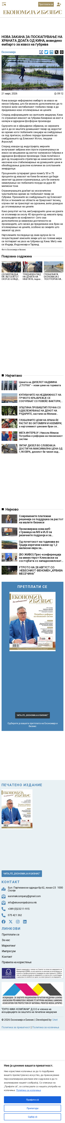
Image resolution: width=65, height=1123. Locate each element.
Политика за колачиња (28, 1090)
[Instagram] (18, 922)
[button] (58, 5)
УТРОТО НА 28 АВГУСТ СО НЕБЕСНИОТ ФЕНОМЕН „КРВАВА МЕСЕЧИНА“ (41, 570)
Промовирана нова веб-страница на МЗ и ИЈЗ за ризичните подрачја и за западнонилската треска (36, 533)
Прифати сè (32, 1099)
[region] (32, 1092)
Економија (9, 52)
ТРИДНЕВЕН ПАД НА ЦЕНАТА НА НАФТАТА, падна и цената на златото (32, 278)
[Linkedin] (25, 922)
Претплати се (10, 934)
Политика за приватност (16, 1021)
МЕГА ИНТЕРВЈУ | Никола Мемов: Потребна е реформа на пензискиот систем (41, 436)
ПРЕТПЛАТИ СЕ (32, 587)
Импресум (9, 947)
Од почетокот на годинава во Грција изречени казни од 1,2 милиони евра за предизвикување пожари (39, 546)
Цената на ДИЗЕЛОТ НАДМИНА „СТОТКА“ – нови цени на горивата (40, 384)
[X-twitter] (11, 922)
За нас (6, 938)
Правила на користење (17, 957)
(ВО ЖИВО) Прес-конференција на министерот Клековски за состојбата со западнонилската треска (41, 559)
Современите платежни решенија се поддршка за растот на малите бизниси (41, 519)
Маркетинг (9, 943)
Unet (55, 1014)
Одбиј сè (32, 1116)
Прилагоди (32, 1108)
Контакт (7, 952)
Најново (12, 509)
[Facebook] (4, 922)
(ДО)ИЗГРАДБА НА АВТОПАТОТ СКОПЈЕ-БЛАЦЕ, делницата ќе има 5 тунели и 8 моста (11, 280)
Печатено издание (22, 785)
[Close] (62, 1063)
